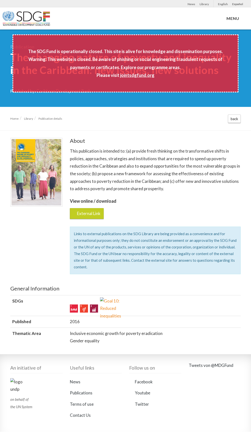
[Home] (36, 21)
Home (14, 118)
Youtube (142, 392)
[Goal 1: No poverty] (74, 308)
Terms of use (82, 404)
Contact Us (80, 415)
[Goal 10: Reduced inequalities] (104, 301)
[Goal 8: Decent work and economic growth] (94, 308)
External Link (88, 213)
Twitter (141, 404)
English (223, 4)
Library (204, 4)
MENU (233, 18)
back (234, 118)
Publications (81, 392)
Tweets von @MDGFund (211, 365)
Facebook (143, 381)
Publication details (50, 118)
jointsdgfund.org (137, 75)
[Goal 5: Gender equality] (84, 308)
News (191, 4)
